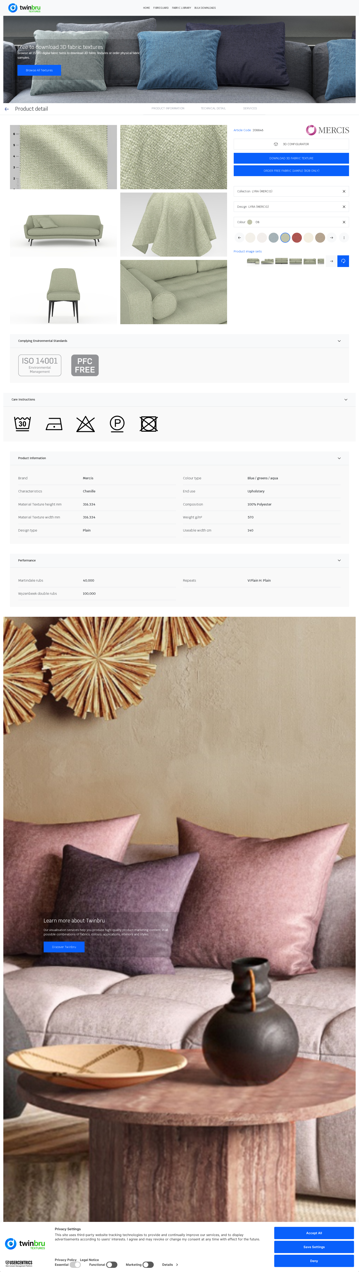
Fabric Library (181, 8)
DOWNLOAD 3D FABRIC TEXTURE (291, 158)
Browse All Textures (39, 70)
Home (146, 8)
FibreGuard (161, 8)
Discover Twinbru (64, 947)
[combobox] (300, 191)
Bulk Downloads (205, 8)
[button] (63, 157)
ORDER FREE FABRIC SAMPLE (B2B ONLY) (291, 171)
